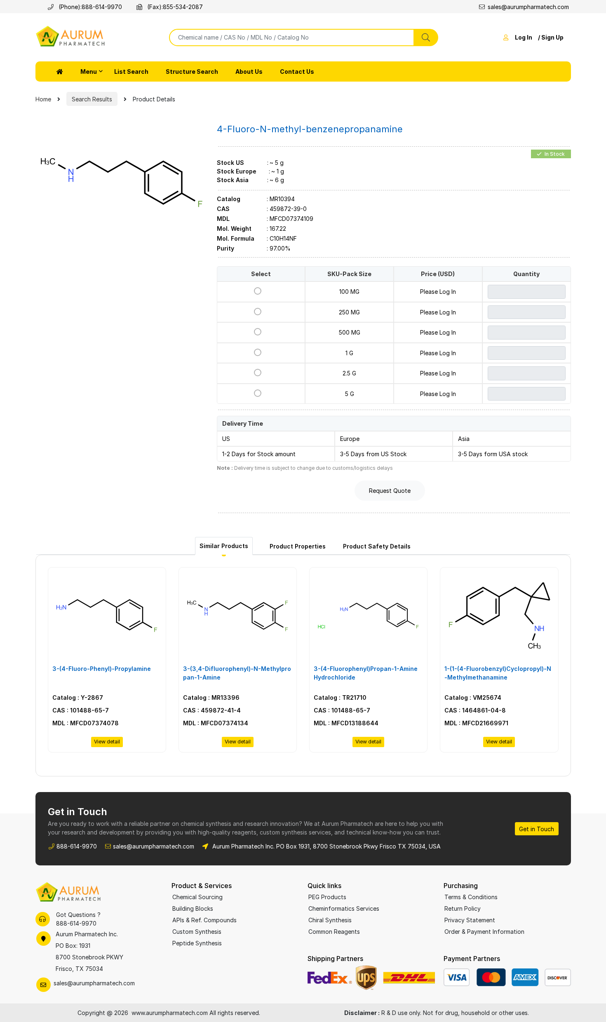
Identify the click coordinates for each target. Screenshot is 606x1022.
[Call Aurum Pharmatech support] (42, 919)
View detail (107, 741)
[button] (60, 71)
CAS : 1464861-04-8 (475, 710)
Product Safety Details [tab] (377, 546)
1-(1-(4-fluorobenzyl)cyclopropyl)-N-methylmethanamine (497, 673)
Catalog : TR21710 (340, 697)
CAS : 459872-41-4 (212, 710)
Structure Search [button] (192, 71)
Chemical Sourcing (197, 896)
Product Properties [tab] (298, 546)
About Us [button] (249, 71)
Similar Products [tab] (224, 545)
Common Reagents (334, 931)
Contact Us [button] (297, 71)
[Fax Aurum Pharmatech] (140, 6)
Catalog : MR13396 (211, 697)
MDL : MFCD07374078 (85, 723)
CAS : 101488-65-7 (80, 710)
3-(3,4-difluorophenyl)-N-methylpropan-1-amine (237, 673)
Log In (523, 37)
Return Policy (462, 908)
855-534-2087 (183, 6)
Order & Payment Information (484, 931)
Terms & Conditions (471, 896)
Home (43, 99)
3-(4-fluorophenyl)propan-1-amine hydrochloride (366, 673)
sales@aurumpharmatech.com (528, 6)
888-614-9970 (102, 6)
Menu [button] (88, 71)
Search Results (92, 99)
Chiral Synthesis (330, 920)
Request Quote (390, 490)
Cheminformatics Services (343, 908)
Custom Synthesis (196, 931)
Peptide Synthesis (197, 943)
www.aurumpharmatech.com (170, 1012)
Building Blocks (192, 908)
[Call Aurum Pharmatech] (52, 6)
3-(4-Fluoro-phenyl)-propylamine (101, 668)
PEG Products (327, 896)
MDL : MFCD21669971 (476, 723)
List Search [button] (131, 71)
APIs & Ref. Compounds (204, 920)
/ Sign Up (551, 37)
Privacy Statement (469, 920)
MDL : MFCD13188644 (346, 723)
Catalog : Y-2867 (77, 697)
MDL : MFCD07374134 (215, 723)
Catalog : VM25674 (472, 697)
